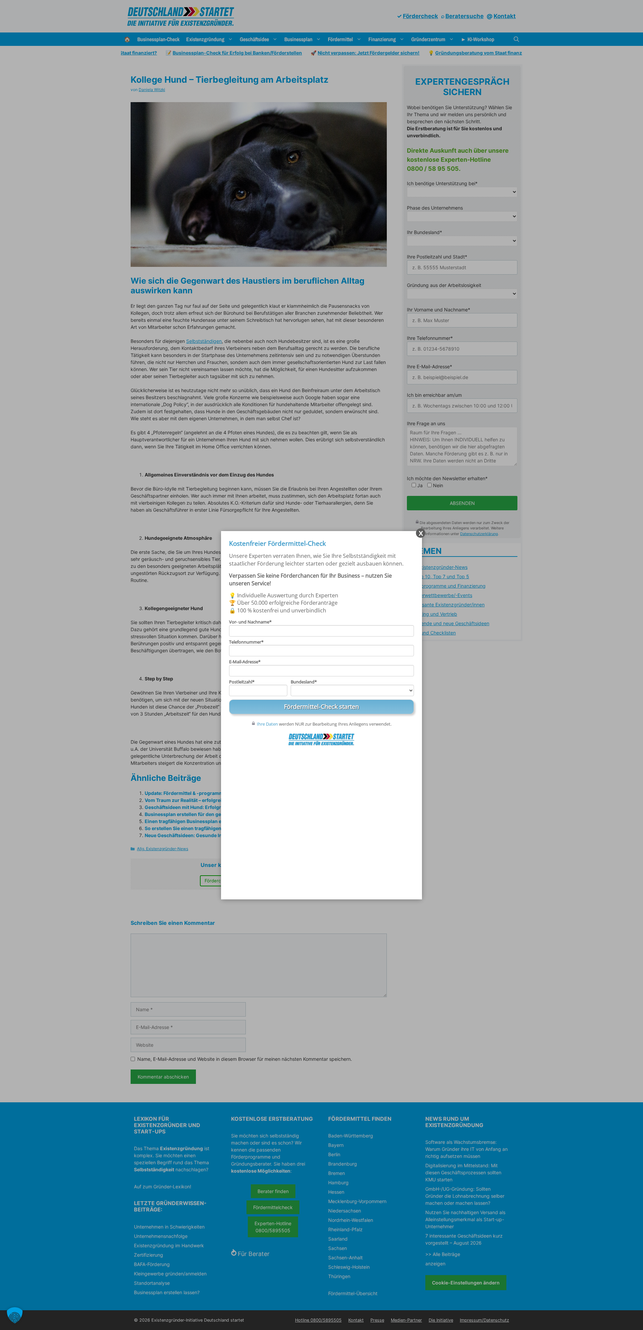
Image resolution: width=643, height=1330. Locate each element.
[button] (14, 1315)
